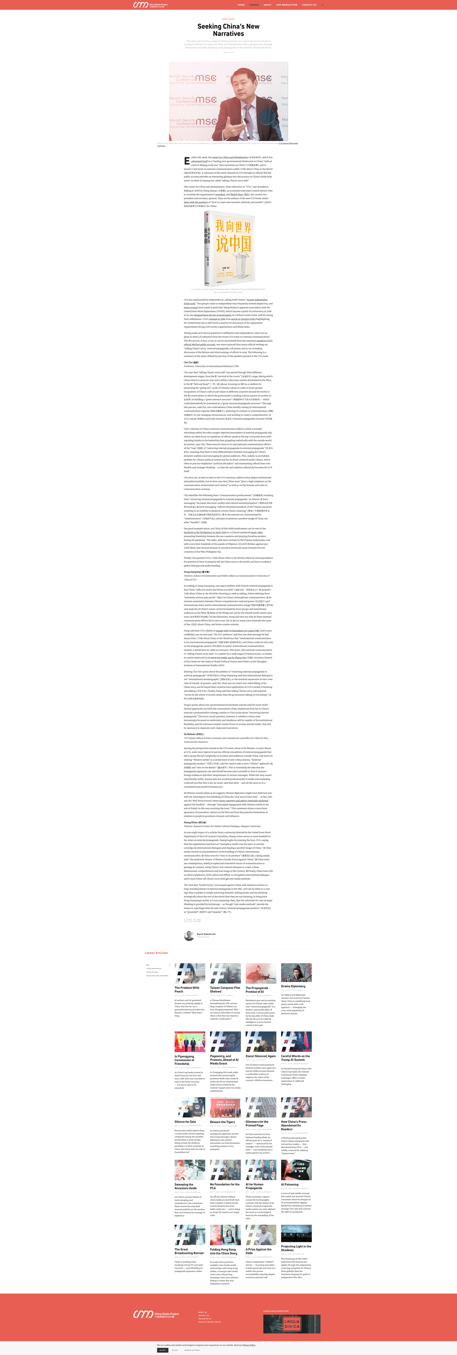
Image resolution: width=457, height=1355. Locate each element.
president (220, 194)
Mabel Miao (237, 194)
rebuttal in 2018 (217, 319)
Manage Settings (192, 1350)
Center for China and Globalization (230, 157)
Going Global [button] (152, 972)
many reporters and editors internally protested (243, 800)
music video (257, 532)
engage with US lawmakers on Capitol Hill (237, 630)
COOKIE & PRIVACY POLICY (209, 1322)
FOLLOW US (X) (204, 1319)
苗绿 (246, 194)
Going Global (228, 19)
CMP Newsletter (287, 4)
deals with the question (196, 202)
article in (243, 319)
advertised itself (199, 161)
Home (241, 4)
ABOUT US (202, 1312)
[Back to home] (151, 5)
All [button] (147, 965)
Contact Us (309, 4)
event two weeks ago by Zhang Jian (228, 657)
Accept (163, 1350)
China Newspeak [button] (153, 968)
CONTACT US (203, 1316)
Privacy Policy (249, 1345)
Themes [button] (254, 4)
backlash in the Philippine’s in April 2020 (205, 532)
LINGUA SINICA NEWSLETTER (276, 1311)
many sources (191, 307)
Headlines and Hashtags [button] (157, 976)
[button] (322, 5)
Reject (175, 1350)
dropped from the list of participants (213, 315)
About (268, 4)
